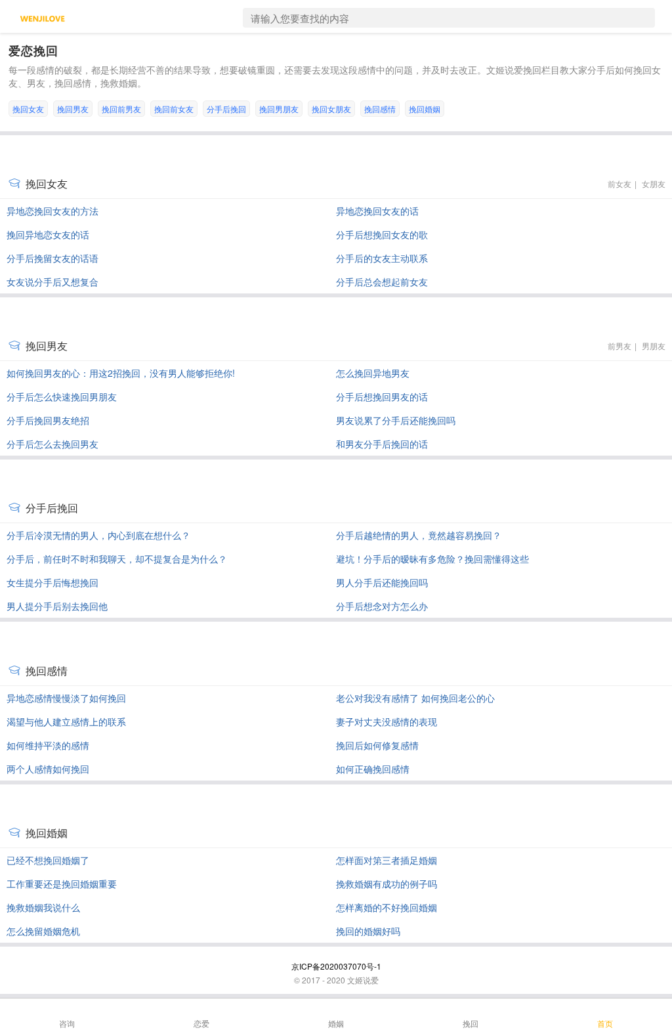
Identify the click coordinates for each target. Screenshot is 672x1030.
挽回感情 (380, 108)
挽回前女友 (174, 108)
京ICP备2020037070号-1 (336, 966)
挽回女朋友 (331, 108)
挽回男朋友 (279, 108)
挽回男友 (73, 108)
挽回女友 (28, 108)
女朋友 (653, 183)
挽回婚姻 (424, 108)
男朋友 (653, 345)
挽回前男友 (121, 108)
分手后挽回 (226, 108)
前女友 (619, 183)
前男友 (619, 345)
